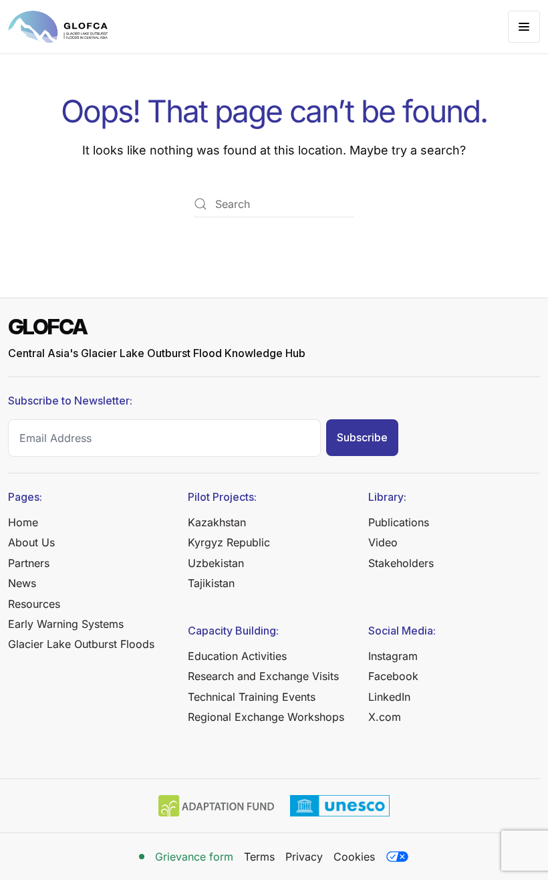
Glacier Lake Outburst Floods (81, 644)
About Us (31, 542)
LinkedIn (389, 696)
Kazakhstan (217, 522)
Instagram (393, 656)
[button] (524, 27)
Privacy (304, 856)
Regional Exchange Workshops (266, 717)
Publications (398, 522)
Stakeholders (401, 563)
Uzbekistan (216, 563)
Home (23, 522)
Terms (259, 856)
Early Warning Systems (66, 624)
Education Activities (237, 656)
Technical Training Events (251, 696)
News (22, 583)
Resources (34, 604)
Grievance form (194, 856)
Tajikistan (211, 583)
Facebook (393, 676)
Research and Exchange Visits (263, 676)
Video (383, 542)
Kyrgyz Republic (229, 542)
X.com (384, 717)
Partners (28, 563)
